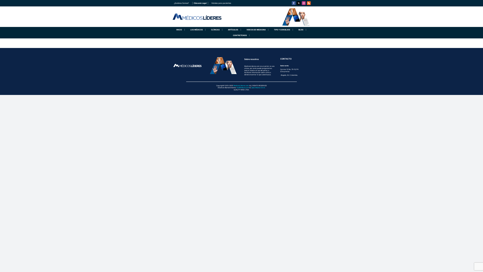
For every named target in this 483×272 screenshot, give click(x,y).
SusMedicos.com (243, 88)
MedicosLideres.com (241, 86)
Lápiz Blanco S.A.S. (258, 88)
